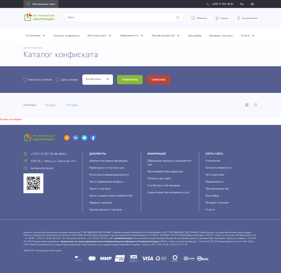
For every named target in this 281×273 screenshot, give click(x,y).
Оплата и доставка (159, 178)
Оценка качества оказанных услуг (168, 192)
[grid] (247, 105)
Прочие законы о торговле (105, 209)
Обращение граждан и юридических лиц (169, 162)
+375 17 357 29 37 (223, 4)
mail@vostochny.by (123, 238)
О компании (33, 35)
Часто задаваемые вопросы (106, 181)
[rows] (256, 105)
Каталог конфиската (67, 35)
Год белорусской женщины (163, 185)
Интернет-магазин (221, 35)
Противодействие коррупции (165, 171)
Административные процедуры (108, 160)
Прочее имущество (163, 35)
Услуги (245, 35)
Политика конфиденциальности (109, 174)
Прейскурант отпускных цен (106, 167)
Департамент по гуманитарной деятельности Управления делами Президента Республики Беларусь (110, 241)
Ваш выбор (194, 35)
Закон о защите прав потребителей (110, 195)
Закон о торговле (100, 188)
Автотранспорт (96, 35)
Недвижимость (129, 35)
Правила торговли (100, 202)
